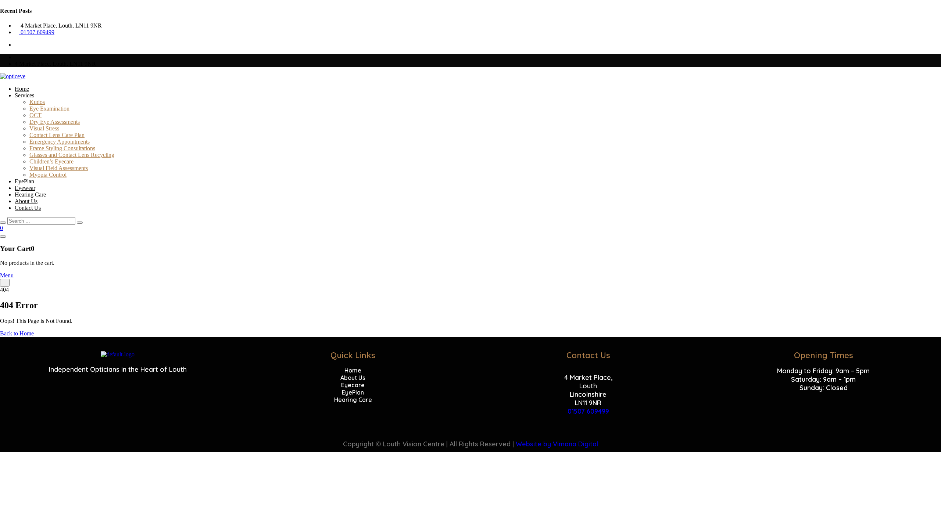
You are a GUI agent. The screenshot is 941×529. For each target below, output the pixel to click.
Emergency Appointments (59, 141)
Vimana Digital (575, 444)
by (547, 444)
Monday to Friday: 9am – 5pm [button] (823, 371)
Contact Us (28, 208)
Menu (7, 275)
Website (528, 444)
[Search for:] (42, 220)
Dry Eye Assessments (54, 122)
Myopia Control (48, 175)
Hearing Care (30, 194)
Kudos (37, 102)
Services (24, 95)
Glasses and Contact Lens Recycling (71, 155)
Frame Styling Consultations (62, 148)
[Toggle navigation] (5, 283)
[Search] (80, 223)
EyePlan (24, 181)
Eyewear (25, 188)
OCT (35, 115)
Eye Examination (49, 108)
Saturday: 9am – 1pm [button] (823, 379)
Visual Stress (44, 128)
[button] (823, 396)
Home (22, 89)
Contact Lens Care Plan (57, 135)
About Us (26, 201)
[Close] (3, 223)
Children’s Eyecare (51, 161)
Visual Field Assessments (58, 168)
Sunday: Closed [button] (823, 388)
